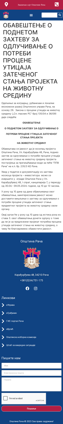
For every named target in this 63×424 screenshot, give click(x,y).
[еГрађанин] (3, 313)
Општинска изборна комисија (21, 337)
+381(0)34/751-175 (31, 280)
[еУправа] (3, 305)
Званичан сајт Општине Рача (31, 5)
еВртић (9, 329)
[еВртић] (3, 329)
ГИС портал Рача (15, 321)
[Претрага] (59, 15)
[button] (31, 15)
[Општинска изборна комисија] (3, 337)
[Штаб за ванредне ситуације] (3, 345)
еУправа (10, 305)
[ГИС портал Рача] (3, 321)
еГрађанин (11, 313)
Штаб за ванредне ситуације (20, 345)
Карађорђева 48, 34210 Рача (32, 274)
